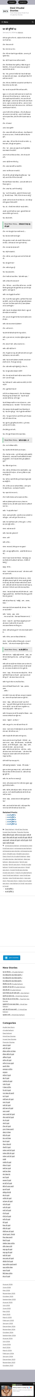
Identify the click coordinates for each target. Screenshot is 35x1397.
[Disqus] (17, 921)
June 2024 (7, 1344)
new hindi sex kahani (11, 875)
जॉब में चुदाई (6, 1123)
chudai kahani (8, 1030)
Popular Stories (23, 832)
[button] (33, 22)
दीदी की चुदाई (6, 1135)
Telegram (12, 2)
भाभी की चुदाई (24, 840)
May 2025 (6, 1311)
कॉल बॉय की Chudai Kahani (12, 990)
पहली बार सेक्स (7, 1171)
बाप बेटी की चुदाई (22, 837)
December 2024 (9, 1326)
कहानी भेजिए (6, 1066)
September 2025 (9, 1299)
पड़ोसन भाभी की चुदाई (9, 1156)
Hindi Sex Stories (21, 829)
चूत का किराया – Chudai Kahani (13, 972)
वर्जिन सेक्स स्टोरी (7, 1246)
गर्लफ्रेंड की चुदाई (7, 1081)
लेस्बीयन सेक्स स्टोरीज (9, 1243)
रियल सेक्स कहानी (7, 1237)
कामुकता (5, 1072)
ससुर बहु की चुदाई (7, 1249)
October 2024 (8, 1332)
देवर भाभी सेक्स (7, 1138)
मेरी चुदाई (5, 1222)
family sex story (14, 864)
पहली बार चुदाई (7, 1168)
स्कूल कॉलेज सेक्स (8, 1267)
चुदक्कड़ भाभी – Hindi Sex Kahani (14, 1015)
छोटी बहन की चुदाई (8, 1108)
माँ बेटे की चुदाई (7, 1216)
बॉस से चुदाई (6, 1195)
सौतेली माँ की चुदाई (8, 1261)
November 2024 (9, 1329)
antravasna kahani (12, 846)
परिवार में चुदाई (6, 1165)
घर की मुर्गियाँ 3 (11, 815)
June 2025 (7, 1308)
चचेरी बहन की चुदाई (8, 1099)
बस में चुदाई (6, 1177)
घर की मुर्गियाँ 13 (11, 822)
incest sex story (9, 873)
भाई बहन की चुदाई (15, 840)
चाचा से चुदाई (6, 1102)
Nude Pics (23, 2)
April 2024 (6, 1347)
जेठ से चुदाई (6, 1120)
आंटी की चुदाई (6, 1048)
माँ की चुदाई (6, 1213)
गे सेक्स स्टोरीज (7, 1087)
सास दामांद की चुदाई (8, 1258)
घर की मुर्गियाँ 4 (11, 817)
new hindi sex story (16, 878)
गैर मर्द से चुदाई (7, 1090)
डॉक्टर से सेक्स (7, 1132)
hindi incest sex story (17, 867)
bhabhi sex (11, 854)
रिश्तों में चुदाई (6, 1240)
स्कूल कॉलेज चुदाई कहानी (10, 1264)
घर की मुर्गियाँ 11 (11, 819)
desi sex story (14, 862)
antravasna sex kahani (23, 848)
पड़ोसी (4, 1159)
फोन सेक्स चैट (6, 1174)
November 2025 (9, 1293)
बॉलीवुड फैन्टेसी (7, 1192)
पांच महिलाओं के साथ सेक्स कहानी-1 (12, 981)
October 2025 (8, 1296)
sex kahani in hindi (17, 883)
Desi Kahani (9, 829)
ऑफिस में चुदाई (7, 1057)
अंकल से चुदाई (6, 1045)
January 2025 (8, 1323)
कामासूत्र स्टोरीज (7, 1069)
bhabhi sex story (22, 854)
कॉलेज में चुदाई (7, 1075)
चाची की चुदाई (6, 1105)
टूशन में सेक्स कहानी (8, 1129)
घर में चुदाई (6, 1096)
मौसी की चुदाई (6, 1228)
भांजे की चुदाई (6, 1204)
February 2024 (8, 1353)
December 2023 (9, 1359)
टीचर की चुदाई (7, 1126)
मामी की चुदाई (6, 1219)
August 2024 (8, 1338)
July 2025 (6, 1305)
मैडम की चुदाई (6, 1225)
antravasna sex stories (11, 851)
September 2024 (9, 1335)
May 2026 (6, 1290)
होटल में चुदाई (6, 1276)
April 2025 (6, 1314)
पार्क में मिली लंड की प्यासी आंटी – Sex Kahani (16, 993)
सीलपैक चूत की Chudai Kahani (13, 984)
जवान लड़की (6, 1111)
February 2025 (8, 1320)
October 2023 (8, 1365)
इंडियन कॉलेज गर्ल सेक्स (9, 1051)
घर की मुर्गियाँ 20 (12, 824)
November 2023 (9, 1362)
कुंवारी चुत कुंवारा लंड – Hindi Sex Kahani (15, 996)
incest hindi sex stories (19, 870)
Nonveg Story (12, 881)
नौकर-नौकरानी (7, 1144)
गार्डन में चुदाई (6, 1084)
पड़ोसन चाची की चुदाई (9, 1150)
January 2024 (8, 1356)
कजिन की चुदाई (7, 1060)
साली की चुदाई (10, 843)
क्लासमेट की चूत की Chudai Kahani (14, 987)
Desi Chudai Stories (17, 9)
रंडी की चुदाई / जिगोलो (9, 1234)
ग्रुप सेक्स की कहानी (8, 1093)
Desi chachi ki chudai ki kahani (14, 856)
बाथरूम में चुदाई (7, 1180)
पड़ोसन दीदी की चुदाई (8, 1153)
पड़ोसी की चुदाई (7, 1162)
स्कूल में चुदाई (6, 1270)
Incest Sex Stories (9, 832)
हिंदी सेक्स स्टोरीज (7, 1273)
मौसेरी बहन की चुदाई (8, 1231)
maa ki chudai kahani (23, 873)
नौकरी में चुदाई (6, 1147)
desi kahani (18, 859)
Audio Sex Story (9, 1027)
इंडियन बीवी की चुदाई (8, 835)
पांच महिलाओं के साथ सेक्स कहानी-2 (12, 978)
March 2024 (7, 1350)
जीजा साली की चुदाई (11, 837)
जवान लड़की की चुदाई (9, 1114)
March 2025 (7, 1317)
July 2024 (6, 1341)
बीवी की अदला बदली (8, 1186)
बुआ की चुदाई (6, 1189)
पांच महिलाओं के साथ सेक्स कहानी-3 (12, 975)
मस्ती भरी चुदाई (7, 1210)
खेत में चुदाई (6, 1078)
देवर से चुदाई (6, 1141)
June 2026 (7, 1287)
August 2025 (7, 1302)
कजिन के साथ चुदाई (20, 835)
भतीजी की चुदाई (7, 1198)
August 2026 (8, 1284)
